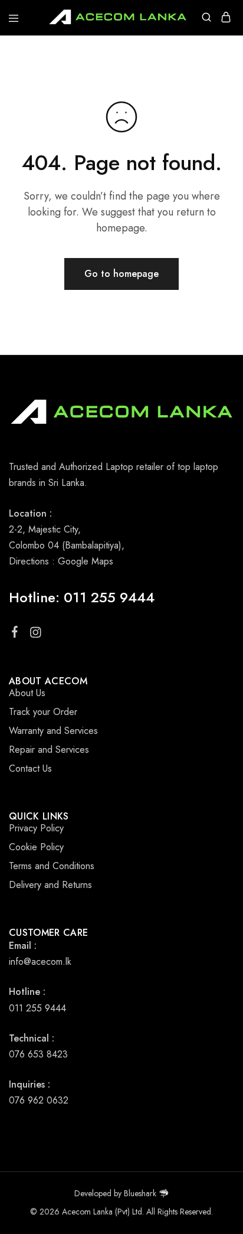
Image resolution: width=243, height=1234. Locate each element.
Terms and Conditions (51, 866)
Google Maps (85, 561)
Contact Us (30, 768)
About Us (27, 693)
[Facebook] (15, 634)
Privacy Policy (36, 828)
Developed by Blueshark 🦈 (121, 1193)
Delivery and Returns (50, 885)
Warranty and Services (53, 730)
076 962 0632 (38, 1100)
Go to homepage (121, 273)
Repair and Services (49, 749)
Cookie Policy (36, 847)
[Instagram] (35, 635)
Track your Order (43, 712)
